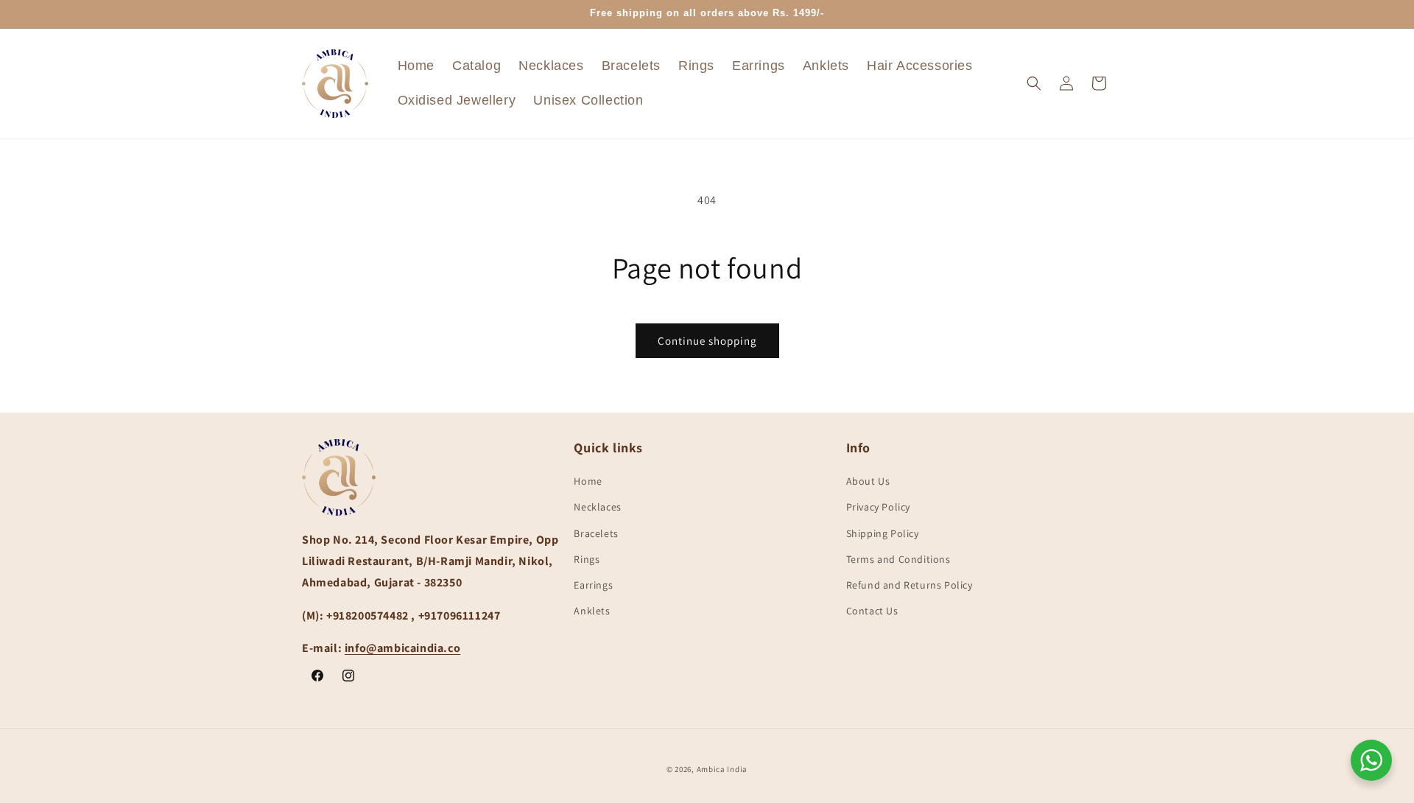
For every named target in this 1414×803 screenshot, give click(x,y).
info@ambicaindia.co (402, 648)
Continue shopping (707, 341)
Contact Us (872, 611)
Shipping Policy (882, 533)
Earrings (593, 585)
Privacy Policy (878, 507)
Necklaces (597, 507)
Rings (586, 559)
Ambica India (722, 769)
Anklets (592, 611)
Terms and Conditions (898, 559)
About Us (868, 481)
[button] (1034, 83)
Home (588, 481)
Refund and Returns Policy (909, 585)
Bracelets (596, 533)
